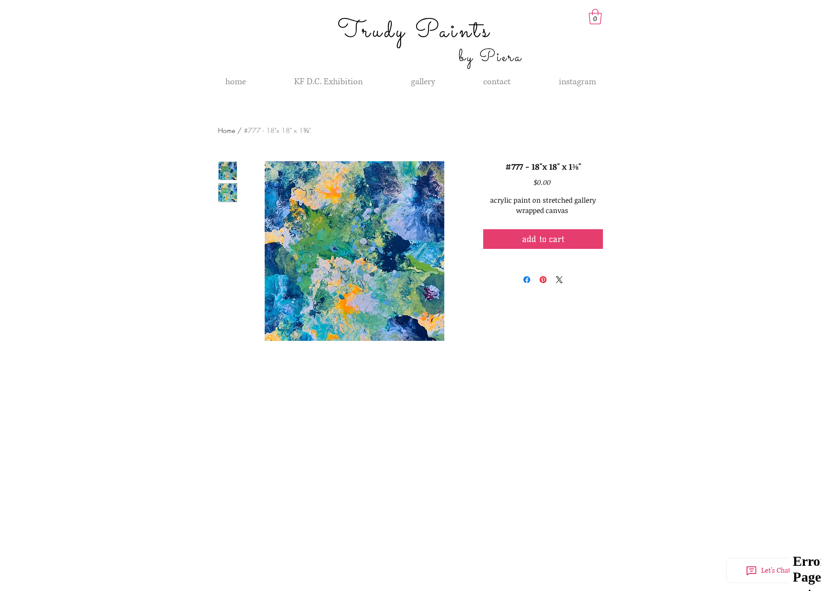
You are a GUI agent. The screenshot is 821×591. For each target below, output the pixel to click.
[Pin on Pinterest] (543, 280)
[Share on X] (559, 280)
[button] (595, 16)
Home (226, 130)
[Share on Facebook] (527, 280)
